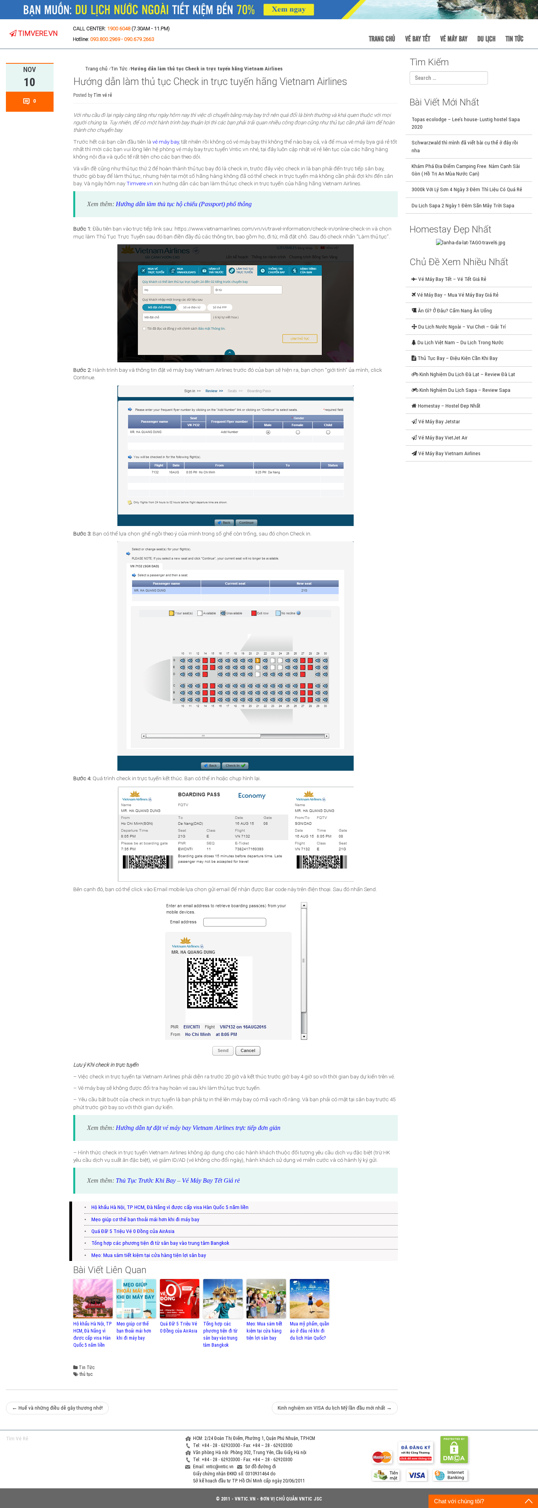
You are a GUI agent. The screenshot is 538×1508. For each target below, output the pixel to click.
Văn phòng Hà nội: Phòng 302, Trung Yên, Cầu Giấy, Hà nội (249, 1452)
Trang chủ (382, 38)
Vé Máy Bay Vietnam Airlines (448, 453)
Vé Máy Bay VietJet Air (442, 437)
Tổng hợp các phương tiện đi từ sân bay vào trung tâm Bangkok (160, 1243)
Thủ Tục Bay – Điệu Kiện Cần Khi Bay (456, 358)
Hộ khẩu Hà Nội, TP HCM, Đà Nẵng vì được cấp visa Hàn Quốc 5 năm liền (170, 1207)
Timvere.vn (139, 183)
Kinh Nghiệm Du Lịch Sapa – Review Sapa (464, 390)
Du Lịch (486, 38)
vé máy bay (165, 141)
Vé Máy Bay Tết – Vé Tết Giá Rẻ (451, 279)
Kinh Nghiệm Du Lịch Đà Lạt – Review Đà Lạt (466, 374)
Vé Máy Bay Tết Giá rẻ (211, 1180)
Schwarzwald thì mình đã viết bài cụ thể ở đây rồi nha (465, 146)
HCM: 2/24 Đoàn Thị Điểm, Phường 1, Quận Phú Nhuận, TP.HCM (254, 1438)
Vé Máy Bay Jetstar (438, 421)
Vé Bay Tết (417, 38)
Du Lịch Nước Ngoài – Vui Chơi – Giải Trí (461, 326)
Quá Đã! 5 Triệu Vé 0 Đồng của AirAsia (132, 1231)
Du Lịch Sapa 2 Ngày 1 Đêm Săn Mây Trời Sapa (463, 205)
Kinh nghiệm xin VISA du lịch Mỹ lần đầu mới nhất (335, 1408)
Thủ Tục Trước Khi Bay (146, 1180)
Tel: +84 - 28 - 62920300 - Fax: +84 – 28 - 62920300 (242, 1445)
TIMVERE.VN (37, 33)
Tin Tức (514, 38)
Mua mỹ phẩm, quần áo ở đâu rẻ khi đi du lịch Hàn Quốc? (309, 1331)
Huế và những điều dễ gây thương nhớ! (57, 1408)
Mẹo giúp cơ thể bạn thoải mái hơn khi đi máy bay (145, 1219)
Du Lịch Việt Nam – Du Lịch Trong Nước (460, 342)
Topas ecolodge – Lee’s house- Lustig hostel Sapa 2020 (466, 123)
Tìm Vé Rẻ (17, 1438)
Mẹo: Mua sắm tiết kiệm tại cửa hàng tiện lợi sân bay (148, 1255)
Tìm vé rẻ (102, 95)
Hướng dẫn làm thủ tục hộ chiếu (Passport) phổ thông (184, 204)
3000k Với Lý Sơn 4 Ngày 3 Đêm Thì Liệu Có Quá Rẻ (467, 189)
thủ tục (86, 1374)
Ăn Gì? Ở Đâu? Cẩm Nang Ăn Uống (454, 310)
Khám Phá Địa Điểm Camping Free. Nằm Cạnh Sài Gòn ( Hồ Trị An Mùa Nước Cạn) (466, 170)
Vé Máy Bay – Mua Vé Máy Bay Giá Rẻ (457, 295)
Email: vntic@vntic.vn (214, 1466)
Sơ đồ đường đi (260, 1466)
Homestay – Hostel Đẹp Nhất (448, 405)
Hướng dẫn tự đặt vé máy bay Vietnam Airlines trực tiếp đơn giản (198, 1127)
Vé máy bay (454, 38)
